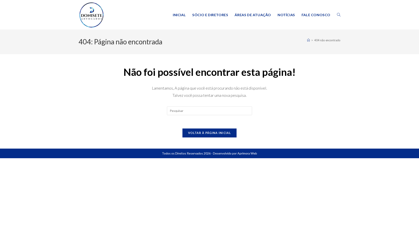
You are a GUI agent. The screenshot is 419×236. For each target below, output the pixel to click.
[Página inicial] (308, 40)
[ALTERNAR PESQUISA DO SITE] (339, 15)
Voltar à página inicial (209, 133)
